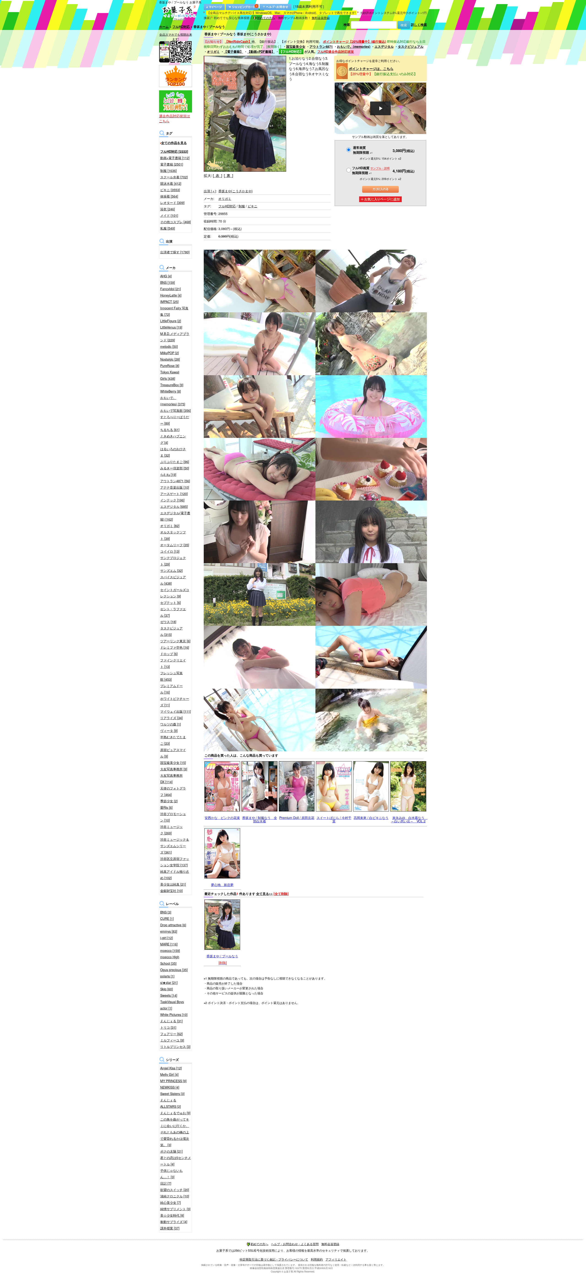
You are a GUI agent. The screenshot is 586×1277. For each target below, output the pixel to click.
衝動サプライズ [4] (173, 1221)
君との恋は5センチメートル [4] (175, 1160)
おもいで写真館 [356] (175, 410)
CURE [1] (167, 918)
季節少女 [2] (169, 801)
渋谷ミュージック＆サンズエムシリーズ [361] (174, 845)
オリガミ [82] (169, 525)
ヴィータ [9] (169, 730)
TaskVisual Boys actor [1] (172, 1004)
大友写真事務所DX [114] (171, 778)
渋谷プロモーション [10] (173, 816)
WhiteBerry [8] (170, 391)
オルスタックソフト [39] (173, 535)
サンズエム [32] (171, 570)
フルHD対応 (181, 26)
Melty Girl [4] (169, 1074)
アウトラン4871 (321, 46)
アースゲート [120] (174, 493)
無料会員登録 (321, 18)
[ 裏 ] (228, 175)
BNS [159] (167, 282)
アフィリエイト (336, 1259)
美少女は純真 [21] (173, 884)
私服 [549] (167, 228)
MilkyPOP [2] (169, 353)
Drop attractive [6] (173, 925)
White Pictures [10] (173, 1014)
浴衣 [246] (167, 209)
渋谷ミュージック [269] (171, 829)
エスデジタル (384, 46)
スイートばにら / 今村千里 (334, 819)
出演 (210, 191)
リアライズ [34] (171, 717)
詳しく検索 (419, 24)
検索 (347, 24)
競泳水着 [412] (170, 183)
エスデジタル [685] (174, 506)
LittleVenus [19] (171, 327)
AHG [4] (166, 276)
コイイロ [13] (169, 551)
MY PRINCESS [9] (173, 1081)
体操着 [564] (169, 196)
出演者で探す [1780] (175, 252)
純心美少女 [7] (170, 1202)
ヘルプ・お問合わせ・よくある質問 (295, 1244)
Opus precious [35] (174, 969)
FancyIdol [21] (170, 288)
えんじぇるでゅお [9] (175, 1113)
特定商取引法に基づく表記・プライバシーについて (274, 1259)
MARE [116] (169, 944)
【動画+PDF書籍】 (261, 51)
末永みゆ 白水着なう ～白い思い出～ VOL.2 (409, 819)
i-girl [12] (166, 937)
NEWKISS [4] (169, 1087)
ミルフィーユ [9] (172, 1040)
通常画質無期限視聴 (363, 150)
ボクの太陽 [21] (171, 1151)
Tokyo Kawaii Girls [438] (169, 375)
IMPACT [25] (169, 301)
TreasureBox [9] (171, 385)
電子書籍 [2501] (171, 164)
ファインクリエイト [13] (173, 663)
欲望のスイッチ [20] (174, 1189)
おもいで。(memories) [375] (172, 400)
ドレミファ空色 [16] (174, 647)
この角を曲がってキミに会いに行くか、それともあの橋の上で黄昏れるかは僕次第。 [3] (174, 1132)
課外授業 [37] (169, 1228)
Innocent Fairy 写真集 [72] (174, 311)
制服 (242, 206)
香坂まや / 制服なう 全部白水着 (259, 819)
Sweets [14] (168, 995)
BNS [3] (165, 912)
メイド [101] (169, 215)
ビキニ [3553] (170, 189)
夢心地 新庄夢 (222, 884)
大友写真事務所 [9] (173, 769)
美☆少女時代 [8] (172, 1215)
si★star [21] (169, 982)
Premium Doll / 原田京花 (296, 817)
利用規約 (317, 1259)
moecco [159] (170, 950)
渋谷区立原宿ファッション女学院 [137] (174, 861)
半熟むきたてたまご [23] (173, 740)
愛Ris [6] (166, 807)
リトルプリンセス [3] (175, 1046)
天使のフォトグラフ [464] (173, 791)
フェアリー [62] (171, 1033)
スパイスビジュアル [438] (173, 580)
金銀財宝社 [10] (171, 890)
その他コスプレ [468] (175, 222)
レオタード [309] (172, 202)
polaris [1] (167, 976)
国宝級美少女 (295, 46)
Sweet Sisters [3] (172, 1093)
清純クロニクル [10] (174, 1196)
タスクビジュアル (410, 46)
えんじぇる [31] (171, 1021)
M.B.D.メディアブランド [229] (174, 336)
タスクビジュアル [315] (171, 631)
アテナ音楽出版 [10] (174, 487)
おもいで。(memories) (353, 46)
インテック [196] (172, 500)
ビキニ (252, 206)
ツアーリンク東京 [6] (175, 641)
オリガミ (213, 51)
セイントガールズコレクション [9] (174, 592)
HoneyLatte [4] (171, 295)
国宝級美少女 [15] (173, 762)
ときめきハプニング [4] (173, 439)
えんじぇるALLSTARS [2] (170, 1103)
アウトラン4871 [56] (175, 481)
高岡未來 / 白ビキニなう (371, 817)
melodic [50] (169, 346)
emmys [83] (168, 931)
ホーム (164, 26)
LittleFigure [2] (170, 321)
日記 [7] (165, 1183)
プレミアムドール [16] (171, 688)
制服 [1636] (168, 170)
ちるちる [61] (169, 429)
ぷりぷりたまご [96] (174, 461)
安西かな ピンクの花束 (222, 817)
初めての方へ (266, 18)
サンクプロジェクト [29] (173, 560)
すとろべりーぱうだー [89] (174, 420)
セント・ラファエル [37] (173, 612)
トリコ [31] (168, 1027)
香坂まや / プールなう (222, 956)
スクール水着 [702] (174, 177)
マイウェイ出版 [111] (175, 711)
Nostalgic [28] (170, 359)
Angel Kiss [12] (171, 1068)
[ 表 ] (217, 175)
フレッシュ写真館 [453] (171, 676)
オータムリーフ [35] (174, 545)
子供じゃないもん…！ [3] (171, 1173)
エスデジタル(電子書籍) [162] (175, 516)
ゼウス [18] (168, 621)
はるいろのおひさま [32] (173, 452)
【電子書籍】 (233, 51)
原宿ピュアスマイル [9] (173, 752)
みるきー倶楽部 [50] (174, 468)
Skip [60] (166, 989)
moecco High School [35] (169, 960)
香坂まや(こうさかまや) (235, 191)
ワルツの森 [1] (170, 724)
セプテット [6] (170, 602)
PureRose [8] (169, 365)
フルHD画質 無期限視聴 (371, 170)
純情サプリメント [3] (175, 1209)
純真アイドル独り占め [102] (174, 874)
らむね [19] (168, 474)
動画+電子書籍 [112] (175, 157)
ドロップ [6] (169, 653)
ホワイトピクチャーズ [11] (174, 701)
